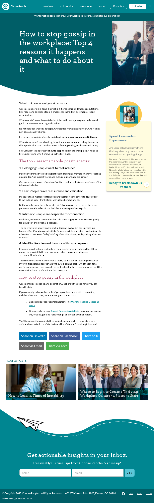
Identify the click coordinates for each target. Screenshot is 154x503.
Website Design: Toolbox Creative (17, 498)
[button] (9, 379)
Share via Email (31, 346)
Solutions (48, 6)
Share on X (91, 336)
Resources (86, 6)
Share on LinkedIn (33, 336)
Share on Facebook (64, 336)
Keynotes (118, 6)
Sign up (96, 15)
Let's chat (138, 6)
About (102, 6)
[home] (14, 6)
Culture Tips (66, 6)
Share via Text (57, 346)
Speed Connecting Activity (65, 311)
